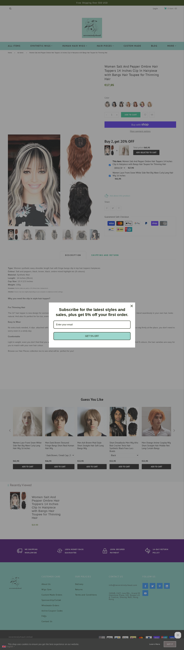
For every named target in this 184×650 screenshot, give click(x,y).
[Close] (131, 305)
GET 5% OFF (92, 336)
